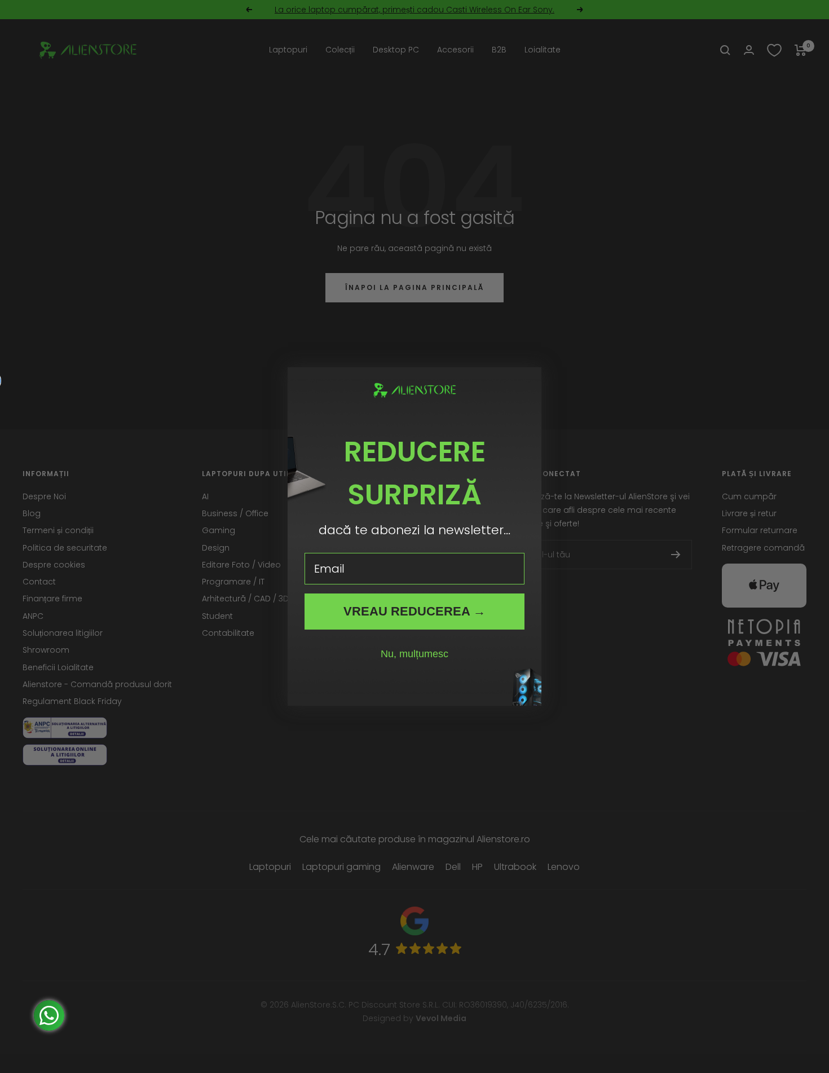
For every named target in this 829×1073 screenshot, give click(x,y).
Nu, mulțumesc (414, 653)
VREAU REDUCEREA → (414, 611)
